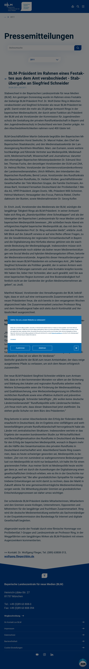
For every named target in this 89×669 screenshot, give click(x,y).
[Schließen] (76, 348)
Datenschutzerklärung (57, 333)
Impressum (13, 339)
